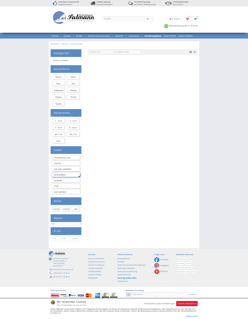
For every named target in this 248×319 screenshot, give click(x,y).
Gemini (194, 272)
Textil (56, 186)
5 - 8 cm (58, 127)
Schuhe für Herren (96, 265)
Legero (187, 267)
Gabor (185, 259)
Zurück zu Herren (60, 60)
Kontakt (121, 261)
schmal (66, 209)
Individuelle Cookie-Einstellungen (159, 303)
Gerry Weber (186, 272)
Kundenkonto (124, 258)
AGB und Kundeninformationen (132, 265)
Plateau (58, 97)
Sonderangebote (95, 268)
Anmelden (176, 18)
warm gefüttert (60, 192)
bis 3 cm (73, 134)
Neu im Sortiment (96, 258)
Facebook (163, 259)
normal (56, 209)
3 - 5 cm (73, 121)
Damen (67, 35)
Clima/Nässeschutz (62, 158)
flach (59, 84)
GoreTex (57, 163)
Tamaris (188, 263)
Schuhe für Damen (96, 261)
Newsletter (93, 278)
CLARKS (190, 259)
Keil (73, 84)
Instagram (164, 265)
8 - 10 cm (73, 127)
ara (192, 267)
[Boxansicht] (190, 52)
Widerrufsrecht (124, 274)
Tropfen (58, 104)
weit (75, 209)
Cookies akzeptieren (186, 303)
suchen (75, 238)
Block (73, 77)
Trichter (73, 97)
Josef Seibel (180, 263)
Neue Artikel (170, 35)
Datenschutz (192, 316)
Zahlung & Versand (126, 268)
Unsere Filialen (185, 35)
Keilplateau (58, 90)
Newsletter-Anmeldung (135, 290)
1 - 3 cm (58, 121)
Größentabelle (94, 271)
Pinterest (163, 271)
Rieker (179, 259)
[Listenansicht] (195, 52)
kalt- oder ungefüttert (62, 169)
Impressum (123, 281)
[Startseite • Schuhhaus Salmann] (73, 17)
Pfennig (73, 90)
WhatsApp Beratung (176, 26)
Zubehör (119, 35)
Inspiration (134, 35)
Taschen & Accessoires (99, 35)
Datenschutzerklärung (127, 271)
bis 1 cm (58, 134)
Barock (59, 77)
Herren (55, 35)
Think (179, 272)
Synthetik (58, 180)
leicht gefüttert (60, 175)
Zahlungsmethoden (58, 290)
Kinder (79, 35)
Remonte (180, 267)
